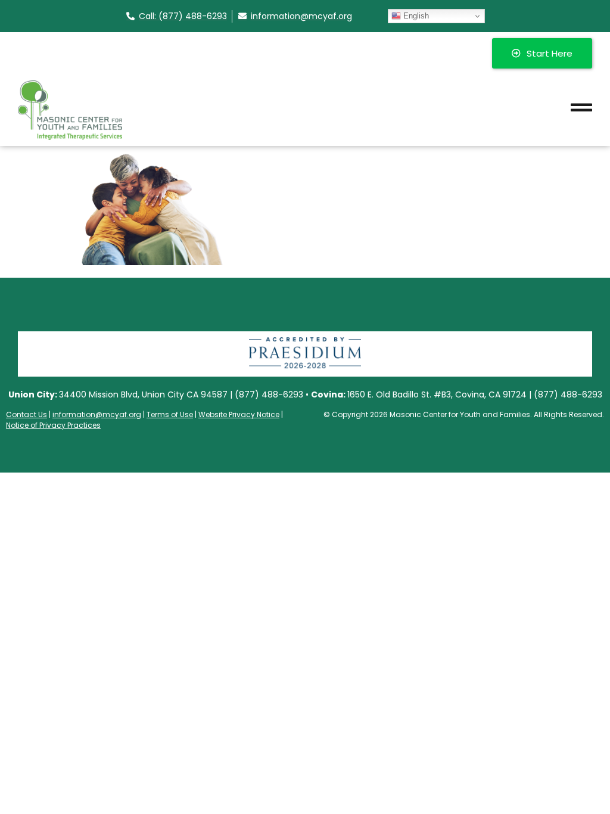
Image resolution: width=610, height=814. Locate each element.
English (415, 15)
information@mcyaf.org (96, 414)
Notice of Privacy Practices (53, 425)
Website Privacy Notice (238, 414)
